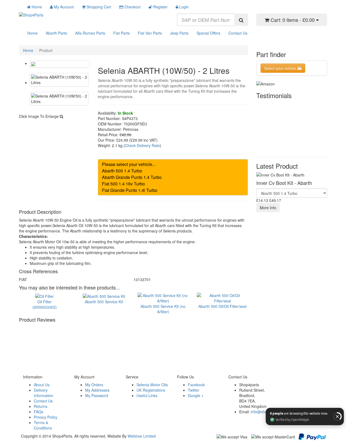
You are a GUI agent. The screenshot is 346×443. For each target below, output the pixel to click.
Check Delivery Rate (142, 145)
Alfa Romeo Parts (90, 33)
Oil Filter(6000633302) (44, 304)
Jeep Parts (179, 33)
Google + (196, 395)
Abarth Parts (56, 33)
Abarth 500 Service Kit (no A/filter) (163, 309)
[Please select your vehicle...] (172, 164)
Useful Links (147, 395)
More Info (268, 207)
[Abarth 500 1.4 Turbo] (172, 171)
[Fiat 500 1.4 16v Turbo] (172, 184)
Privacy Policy (45, 417)
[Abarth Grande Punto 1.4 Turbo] (172, 177)
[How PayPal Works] (312, 436)
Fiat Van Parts (150, 33)
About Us (41, 384)
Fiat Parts (121, 33)
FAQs (38, 411)
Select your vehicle (280, 68)
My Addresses (97, 390)
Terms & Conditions (43, 425)
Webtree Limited (142, 436)
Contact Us (237, 33)
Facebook (196, 384)
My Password (96, 395)
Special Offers (208, 33)
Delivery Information (43, 392)
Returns (40, 406)
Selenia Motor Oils (152, 384)
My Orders (94, 384)
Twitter (193, 390)
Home (32, 33)
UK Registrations (151, 390)
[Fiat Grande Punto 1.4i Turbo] (172, 190)
